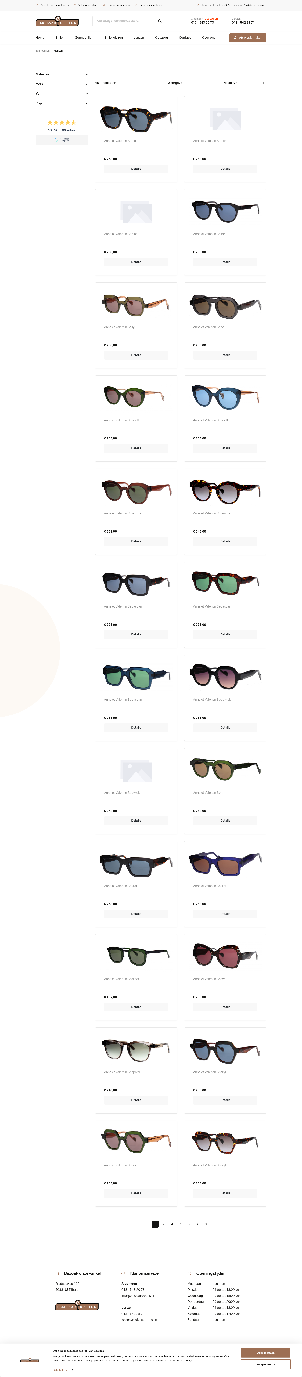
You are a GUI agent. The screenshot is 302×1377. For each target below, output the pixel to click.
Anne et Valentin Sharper (121, 979)
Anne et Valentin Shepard (122, 1072)
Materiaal (42, 74)
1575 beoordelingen (255, 5)
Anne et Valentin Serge (209, 792)
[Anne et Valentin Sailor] (225, 211)
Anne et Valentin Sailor (209, 234)
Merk (39, 84)
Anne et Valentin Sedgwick (212, 699)
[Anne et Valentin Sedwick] (136, 770)
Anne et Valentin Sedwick (122, 792)
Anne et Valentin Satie (208, 327)
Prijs (39, 103)
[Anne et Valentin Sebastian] (136, 583)
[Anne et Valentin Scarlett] (136, 397)
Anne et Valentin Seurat (120, 886)
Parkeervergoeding (118, 5)
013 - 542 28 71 (243, 22)
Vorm (40, 93)
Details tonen (61, 1370)
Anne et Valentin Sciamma (122, 513)
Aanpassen (264, 1364)
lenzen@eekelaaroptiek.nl (139, 1319)
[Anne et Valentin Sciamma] (136, 490)
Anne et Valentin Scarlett (121, 420)
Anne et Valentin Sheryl (209, 1072)
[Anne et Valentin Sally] (136, 304)
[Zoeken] (160, 21)
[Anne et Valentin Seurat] (136, 863)
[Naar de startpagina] (57, 21)
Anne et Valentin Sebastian (123, 606)
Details (136, 169)
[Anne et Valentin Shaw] (225, 956)
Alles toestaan (266, 1352)
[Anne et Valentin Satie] (225, 304)
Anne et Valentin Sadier (120, 141)
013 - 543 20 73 (202, 22)
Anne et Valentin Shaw (209, 979)
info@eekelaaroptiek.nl (137, 1296)
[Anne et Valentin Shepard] (136, 1049)
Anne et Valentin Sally (119, 327)
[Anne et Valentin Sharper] (136, 956)
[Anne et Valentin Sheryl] (225, 1049)
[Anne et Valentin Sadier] (136, 118)
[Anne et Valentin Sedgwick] (225, 676)
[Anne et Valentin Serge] (225, 770)
